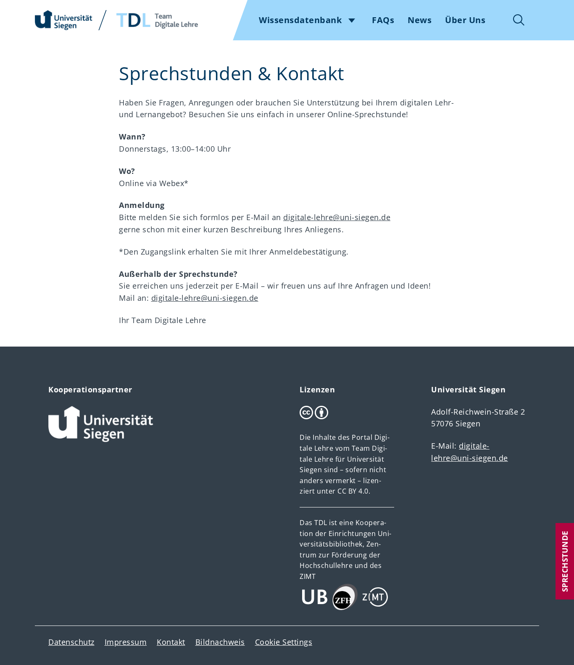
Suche (519, 20)
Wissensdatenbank (300, 20)
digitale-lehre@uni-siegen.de (336, 217)
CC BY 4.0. (353, 491)
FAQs (383, 20)
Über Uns (465, 20)
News (420, 20)
